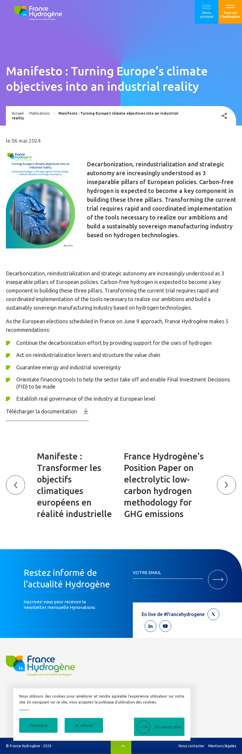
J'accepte (38, 725)
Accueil (18, 113)
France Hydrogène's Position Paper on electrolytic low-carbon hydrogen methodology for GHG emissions (164, 485)
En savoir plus (168, 726)
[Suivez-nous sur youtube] (165, 626)
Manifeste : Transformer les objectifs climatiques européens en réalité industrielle (74, 485)
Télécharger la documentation (41, 411)
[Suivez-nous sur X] (213, 614)
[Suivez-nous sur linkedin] (150, 626)
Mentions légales (222, 746)
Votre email (147, 572)
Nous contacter (192, 746)
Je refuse (84, 725)
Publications (40, 113)
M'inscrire (217, 579)
